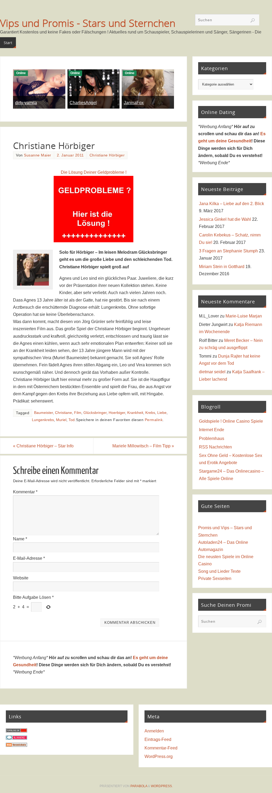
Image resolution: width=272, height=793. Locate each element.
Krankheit (135, 413)
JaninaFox (134, 102)
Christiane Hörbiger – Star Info (43, 446)
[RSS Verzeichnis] (16, 745)
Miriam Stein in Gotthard (221, 266)
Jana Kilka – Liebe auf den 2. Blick (231, 203)
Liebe (162, 413)
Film (77, 413)
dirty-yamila (26, 102)
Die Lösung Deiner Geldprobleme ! (93, 172)
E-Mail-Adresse (29, 558)
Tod (72, 420)
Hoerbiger (117, 413)
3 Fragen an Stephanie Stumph (228, 251)
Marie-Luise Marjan (244, 316)
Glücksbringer (95, 413)
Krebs (150, 413)
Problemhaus (211, 438)
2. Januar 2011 (70, 155)
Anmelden (154, 731)
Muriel (61, 420)
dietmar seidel (212, 372)
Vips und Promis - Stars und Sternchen (87, 23)
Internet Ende (211, 429)
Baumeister (43, 413)
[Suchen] (252, 20)
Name (20, 539)
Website (20, 578)
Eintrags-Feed (157, 739)
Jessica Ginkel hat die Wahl (225, 219)
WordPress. (162, 786)
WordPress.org (158, 756)
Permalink (154, 420)
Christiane (63, 413)
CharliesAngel (83, 102)
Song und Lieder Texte (219, 571)
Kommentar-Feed (160, 748)
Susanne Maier (37, 155)
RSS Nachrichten (215, 447)
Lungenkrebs (43, 420)
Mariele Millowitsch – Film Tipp (143, 446)
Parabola (138, 786)
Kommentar (25, 492)
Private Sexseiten (214, 578)
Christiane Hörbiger (107, 155)
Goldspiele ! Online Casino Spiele (231, 421)
